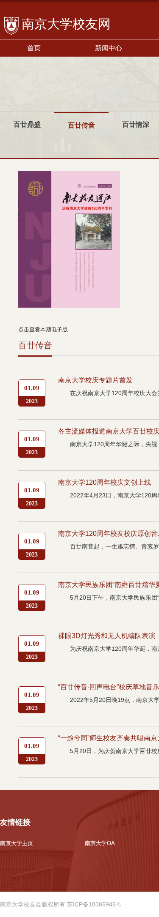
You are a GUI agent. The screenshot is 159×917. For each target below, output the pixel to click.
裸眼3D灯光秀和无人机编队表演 (106, 635)
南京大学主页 (16, 843)
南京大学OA (100, 843)
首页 (34, 48)
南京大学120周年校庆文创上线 (104, 482)
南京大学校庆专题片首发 (95, 380)
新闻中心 (108, 48)
